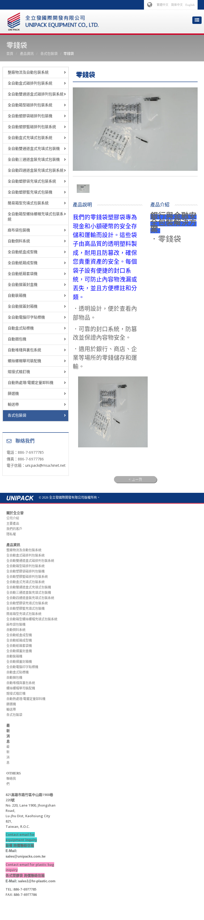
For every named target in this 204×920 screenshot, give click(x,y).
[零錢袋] (83, 188)
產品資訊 (27, 54)
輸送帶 (13, 404)
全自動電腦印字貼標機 (26, 317)
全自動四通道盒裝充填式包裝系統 (35, 170)
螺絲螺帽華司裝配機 (24, 361)
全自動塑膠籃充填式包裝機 (30, 192)
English (190, 4)
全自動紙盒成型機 (22, 252)
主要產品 (12, 523)
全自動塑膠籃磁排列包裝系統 (32, 127)
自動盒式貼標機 (21, 328)
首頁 (9, 54)
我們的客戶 (14, 529)
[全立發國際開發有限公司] (53, 20)
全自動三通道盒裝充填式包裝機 (34, 160)
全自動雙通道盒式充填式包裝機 (34, 149)
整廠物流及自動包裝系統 (28, 72)
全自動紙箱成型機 (22, 263)
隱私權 (11, 534)
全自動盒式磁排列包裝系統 (30, 83)
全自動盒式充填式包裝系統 (30, 138)
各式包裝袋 (49, 54)
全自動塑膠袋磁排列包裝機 (30, 116)
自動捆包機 (17, 339)
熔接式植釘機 (19, 372)
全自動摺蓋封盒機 (22, 285)
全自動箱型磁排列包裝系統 (30, 105)
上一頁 (137, 479)
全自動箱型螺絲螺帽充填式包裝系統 (35, 216)
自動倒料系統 (19, 241)
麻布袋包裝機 (19, 230)
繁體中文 (162, 4)
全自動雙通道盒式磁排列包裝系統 (35, 94)
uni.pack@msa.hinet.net (45, 465)
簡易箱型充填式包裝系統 (28, 203)
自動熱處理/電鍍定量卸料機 (30, 383)
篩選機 (13, 394)
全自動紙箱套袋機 (22, 274)
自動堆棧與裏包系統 (24, 350)
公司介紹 (12, 518)
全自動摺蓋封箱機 (22, 306)
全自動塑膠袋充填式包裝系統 (32, 181)
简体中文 (177, 4)
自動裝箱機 (17, 296)
